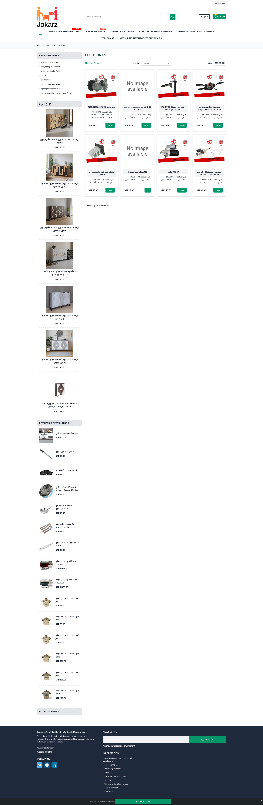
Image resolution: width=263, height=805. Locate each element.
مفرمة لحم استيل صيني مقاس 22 (66, 581)
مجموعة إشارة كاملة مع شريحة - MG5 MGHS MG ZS (209, 108)
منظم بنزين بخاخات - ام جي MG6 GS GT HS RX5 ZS (209, 173)
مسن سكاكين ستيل (64, 451)
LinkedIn (54, 765)
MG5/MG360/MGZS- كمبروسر (101, 107)
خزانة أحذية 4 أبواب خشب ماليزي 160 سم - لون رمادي (59, 317)
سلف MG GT (173, 171)
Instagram (47, 765)
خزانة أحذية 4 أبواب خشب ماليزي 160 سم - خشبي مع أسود (59, 185)
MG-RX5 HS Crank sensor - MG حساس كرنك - (173, 108)
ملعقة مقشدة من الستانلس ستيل (63, 507)
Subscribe (209, 739)
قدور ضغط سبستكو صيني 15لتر (67, 655)
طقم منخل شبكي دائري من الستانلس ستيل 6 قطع (67, 488)
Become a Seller (143, 801)
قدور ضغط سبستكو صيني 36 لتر (67, 692)
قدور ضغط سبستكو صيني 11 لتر (67, 636)
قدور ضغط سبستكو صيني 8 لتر (67, 618)
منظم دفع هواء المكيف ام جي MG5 (101, 173)
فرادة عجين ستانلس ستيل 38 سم (67, 544)
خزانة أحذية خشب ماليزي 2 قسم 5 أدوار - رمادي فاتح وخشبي (60, 273)
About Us (108, 772)
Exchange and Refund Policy (116, 776)
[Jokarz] (47, 16)
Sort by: (136, 63)
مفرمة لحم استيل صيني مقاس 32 (66, 562)
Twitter (39, 765)
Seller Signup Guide (113, 765)
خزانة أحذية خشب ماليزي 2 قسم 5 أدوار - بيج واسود (59, 141)
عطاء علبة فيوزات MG (137, 171)
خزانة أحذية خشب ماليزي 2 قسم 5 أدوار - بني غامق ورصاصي (60, 229)
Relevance (147, 63)
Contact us (109, 791)
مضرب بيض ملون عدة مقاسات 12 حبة (65, 525)
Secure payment (111, 788)
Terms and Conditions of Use (116, 784)
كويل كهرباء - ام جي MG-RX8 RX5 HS (137, 108)
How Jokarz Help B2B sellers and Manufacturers (117, 759)
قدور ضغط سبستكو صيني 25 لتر (67, 673)
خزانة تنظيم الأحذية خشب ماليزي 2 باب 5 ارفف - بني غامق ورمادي (60, 405)
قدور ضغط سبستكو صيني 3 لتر (67, 599)
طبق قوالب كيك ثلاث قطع (67, 470)
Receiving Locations (113, 768)
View (210, 63)
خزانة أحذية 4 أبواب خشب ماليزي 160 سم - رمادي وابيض (59, 361)
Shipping (108, 780)
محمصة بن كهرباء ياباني (66, 433)
